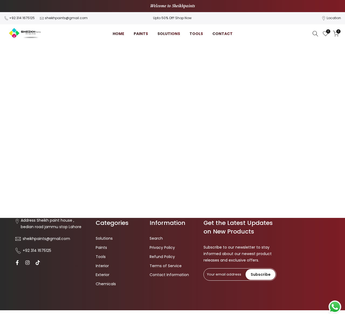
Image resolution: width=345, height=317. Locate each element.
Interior (102, 266)
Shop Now (183, 18)
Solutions (104, 238)
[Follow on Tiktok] (37, 262)
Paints (101, 247)
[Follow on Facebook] (17, 262)
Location (334, 18)
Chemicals (106, 284)
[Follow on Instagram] (27, 262)
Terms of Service (166, 266)
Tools (101, 256)
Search (156, 238)
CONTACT (222, 33)
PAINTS (141, 33)
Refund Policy (162, 256)
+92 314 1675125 (22, 18)
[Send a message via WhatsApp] (334, 306)
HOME (118, 33)
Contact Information (169, 274)
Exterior (102, 274)
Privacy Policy (162, 247)
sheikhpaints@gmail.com (66, 18)
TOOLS (196, 33)
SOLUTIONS (168, 33)
